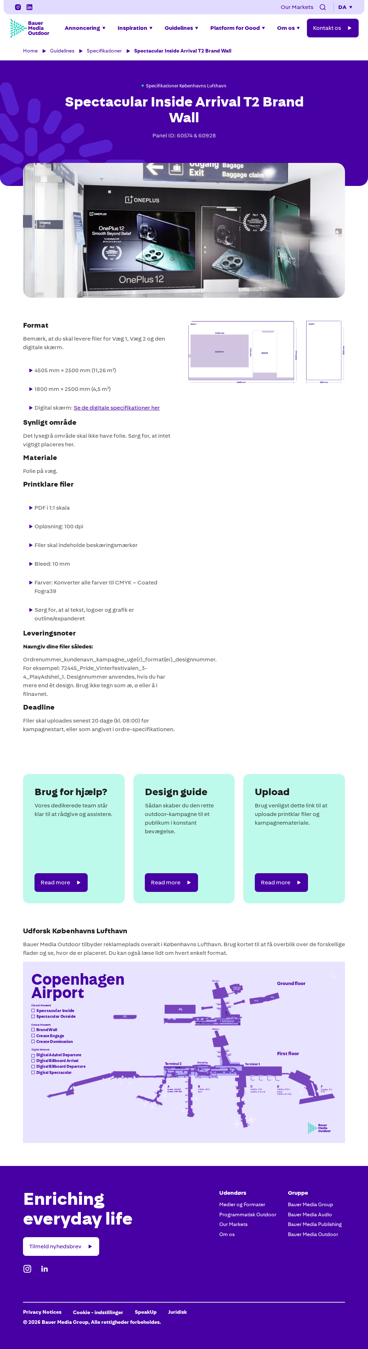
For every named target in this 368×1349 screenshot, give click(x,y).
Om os (227, 1234)
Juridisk (177, 1312)
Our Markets (233, 1224)
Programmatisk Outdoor (247, 1214)
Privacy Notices (42, 1312)
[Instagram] (18, 7)
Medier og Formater (242, 1204)
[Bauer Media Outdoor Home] (29, 28)
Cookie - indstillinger (98, 1312)
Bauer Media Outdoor (313, 1234)
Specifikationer (104, 51)
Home (30, 51)
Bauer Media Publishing (315, 1224)
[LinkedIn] (29, 7)
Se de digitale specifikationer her (117, 407)
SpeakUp (146, 1312)
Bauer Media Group (310, 1204)
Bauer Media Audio (310, 1214)
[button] (322, 7)
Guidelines (62, 51)
